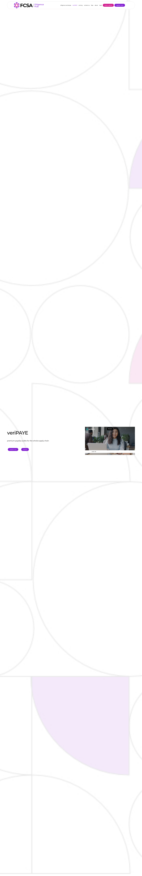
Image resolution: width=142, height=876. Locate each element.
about (96, 5)
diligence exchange (65, 5)
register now (119, 5)
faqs (92, 5)
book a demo (108, 5)
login (100, 5)
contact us (87, 5)
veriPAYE (75, 5)
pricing (81, 5)
